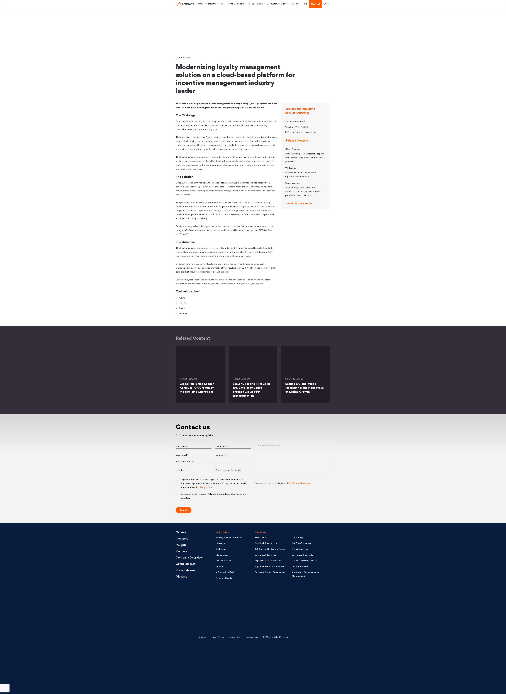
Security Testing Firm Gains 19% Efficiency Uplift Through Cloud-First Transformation (251, 390)
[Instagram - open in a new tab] (309, 677)
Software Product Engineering (300, 132)
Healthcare (220, 549)
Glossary (181, 576)
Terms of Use (252, 637)
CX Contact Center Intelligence (270, 549)
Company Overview (189, 557)
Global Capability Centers (304, 561)
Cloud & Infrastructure (296, 127)
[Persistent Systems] (185, 637)
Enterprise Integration (265, 555)
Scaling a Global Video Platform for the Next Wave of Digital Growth (304, 388)
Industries (212, 4)
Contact (315, 4)
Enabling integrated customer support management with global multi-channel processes (304, 158)
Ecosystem (272, 4)
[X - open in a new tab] (309, 617)
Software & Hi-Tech (295, 122)
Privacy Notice (217, 637)
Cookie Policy (235, 637)
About (284, 4)
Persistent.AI (261, 538)
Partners (181, 551)
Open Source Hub (300, 567)
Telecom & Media (223, 578)
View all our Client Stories (298, 203)
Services (200, 4)
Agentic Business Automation (269, 567)
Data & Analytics (300, 549)
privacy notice (205, 487)
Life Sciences (221, 555)
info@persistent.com (300, 483)
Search (305, 4)
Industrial (220, 567)
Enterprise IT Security (302, 555)
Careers (295, 4)
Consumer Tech (223, 561)
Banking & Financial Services (229, 538)
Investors (182, 538)
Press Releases (185, 570)
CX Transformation (301, 544)
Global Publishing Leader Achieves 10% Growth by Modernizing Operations (197, 388)
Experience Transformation (268, 561)
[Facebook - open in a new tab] (309, 657)
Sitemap (202, 637)
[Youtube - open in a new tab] (309, 637)
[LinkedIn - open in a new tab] (309, 598)
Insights (259, 4)
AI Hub (251, 4)
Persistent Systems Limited (185, 4)
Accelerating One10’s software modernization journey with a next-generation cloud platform (302, 192)
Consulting (297, 538)
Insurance (220, 544)
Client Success (183, 58)
